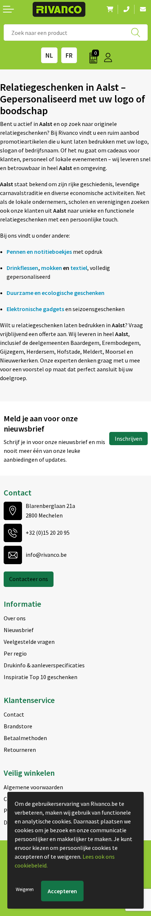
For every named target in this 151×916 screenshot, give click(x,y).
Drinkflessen (22, 267)
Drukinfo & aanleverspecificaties (44, 665)
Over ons (15, 618)
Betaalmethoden (25, 738)
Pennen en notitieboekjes (39, 251)
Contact (14, 714)
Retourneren (20, 749)
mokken (51, 267)
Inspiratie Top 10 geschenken (40, 677)
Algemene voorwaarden (33, 787)
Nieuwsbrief (19, 630)
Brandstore (18, 726)
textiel (78, 267)
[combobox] (76, 32)
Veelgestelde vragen (29, 641)
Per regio (15, 653)
